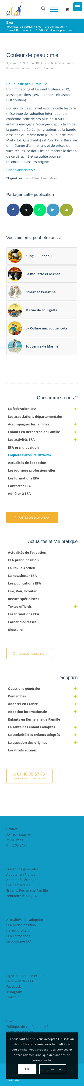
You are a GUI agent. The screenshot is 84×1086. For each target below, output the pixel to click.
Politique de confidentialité (27, 1026)
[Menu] (51, 9)
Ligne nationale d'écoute (25, 976)
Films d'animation (18, 68)
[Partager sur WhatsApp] (39, 210)
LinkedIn (13, 997)
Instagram (14, 992)
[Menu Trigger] (77, 6)
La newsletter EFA (20, 981)
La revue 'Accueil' (19, 930)
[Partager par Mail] (66, 210)
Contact (12, 829)
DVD (39, 63)
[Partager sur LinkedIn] (53, 210)
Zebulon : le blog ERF (22, 896)
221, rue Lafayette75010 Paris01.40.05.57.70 (19, 839)
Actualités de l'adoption (24, 919)
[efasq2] (34, 9)
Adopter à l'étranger (22, 880)
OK (27, 1069)
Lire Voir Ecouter (42, 68)
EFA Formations (18, 936)
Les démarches (18, 885)
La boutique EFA (19, 941)
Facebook (13, 986)
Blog (9, 22)
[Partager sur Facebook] (13, 210)
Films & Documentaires (58, 63)
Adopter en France (20, 874)
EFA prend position (21, 925)
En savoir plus (53, 1069)
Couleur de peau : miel (24, 84)
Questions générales (22, 869)
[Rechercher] (41, 9)
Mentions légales (19, 1032)
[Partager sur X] (26, 210)
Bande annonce (18, 170)
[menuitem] (41, 9)
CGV (9, 1021)
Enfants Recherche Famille (27, 890)
